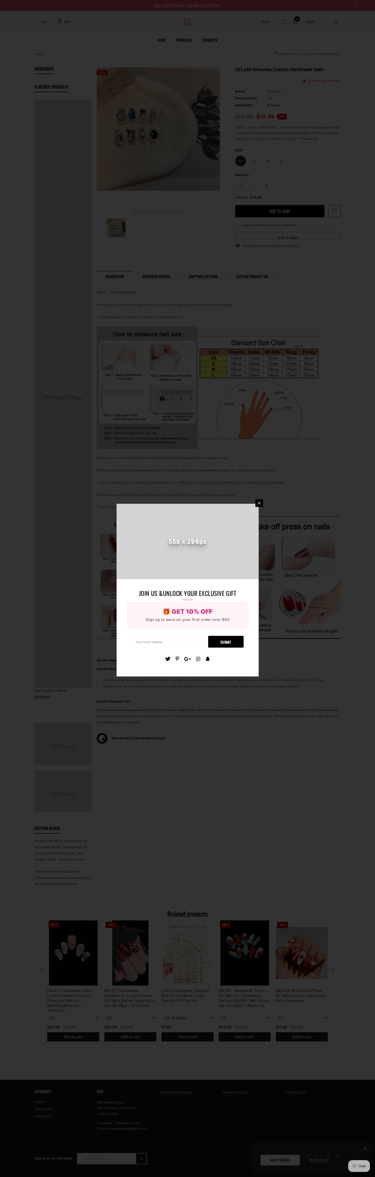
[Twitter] (167, 659)
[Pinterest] (177, 659)
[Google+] (187, 659)
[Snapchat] (207, 659)
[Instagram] (198, 659)
